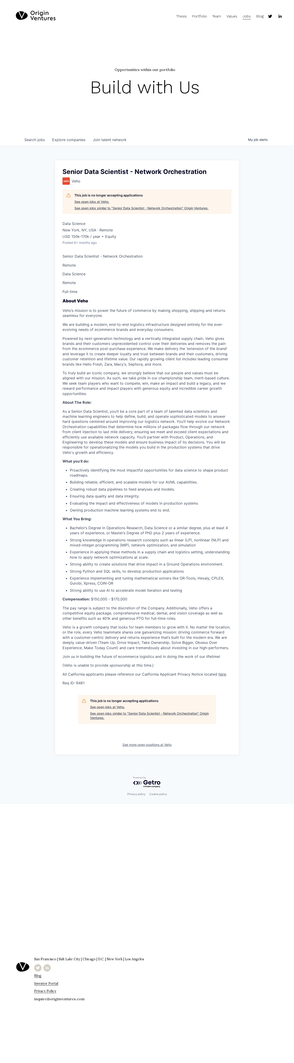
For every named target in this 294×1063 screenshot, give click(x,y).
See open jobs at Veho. (91, 202)
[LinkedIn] (280, 16)
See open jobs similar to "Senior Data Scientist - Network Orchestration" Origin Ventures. (141, 208)
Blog (260, 16)
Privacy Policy (45, 991)
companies (68, 139)
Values (231, 16)
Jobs (247, 16)
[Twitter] (270, 16)
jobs (34, 139)
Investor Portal (46, 983)
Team (216, 16)
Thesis (181, 16)
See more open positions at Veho (147, 745)
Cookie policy (158, 794)
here (222, 674)
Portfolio (199, 16)
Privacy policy (136, 794)
